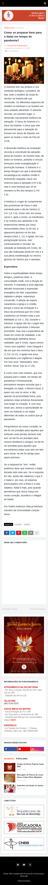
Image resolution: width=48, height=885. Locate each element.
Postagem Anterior (10, 609)
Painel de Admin (24, 881)
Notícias (27, 524)
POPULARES (21, 759)
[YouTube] (24, 749)
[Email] (30, 533)
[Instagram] (37, 749)
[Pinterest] (18, 533)
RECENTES (9, 759)
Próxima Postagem (37, 609)
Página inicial (9, 28)
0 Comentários (13, 51)
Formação (20, 28)
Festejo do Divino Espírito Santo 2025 (30, 765)
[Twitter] (12, 533)
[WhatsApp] (24, 533)
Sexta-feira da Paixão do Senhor (30, 786)
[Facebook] (6, 533)
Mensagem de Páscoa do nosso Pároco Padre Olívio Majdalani (30, 776)
